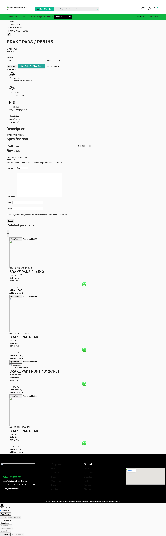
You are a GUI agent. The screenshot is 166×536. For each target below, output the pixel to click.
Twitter (87, 481)
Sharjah (54, 489)
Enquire (56, 464)
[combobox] (76, 9)
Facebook (88, 469)
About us (55, 473)
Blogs (39, 17)
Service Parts (14, 25)
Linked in (88, 477)
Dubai (53, 485)
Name (9, 202)
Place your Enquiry (63, 17)
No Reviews (14, 278)
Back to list (5, 534)
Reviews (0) (14, 122)
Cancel (3, 517)
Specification (14, 119)
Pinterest (88, 489)
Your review (12, 196)
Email (9, 209)
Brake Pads (11, 69)
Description (14, 116)
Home (10, 17)
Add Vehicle (5, 514)
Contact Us (48, 17)
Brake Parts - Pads (17, 28)
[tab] (84, 116)
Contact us (56, 481)
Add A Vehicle (17, 534)
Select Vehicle (14, 517)
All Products (20, 17)
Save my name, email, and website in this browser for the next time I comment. (38, 215)
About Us (31, 17)
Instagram (88, 473)
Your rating (11, 168)
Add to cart (12, 66)
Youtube (87, 485)
